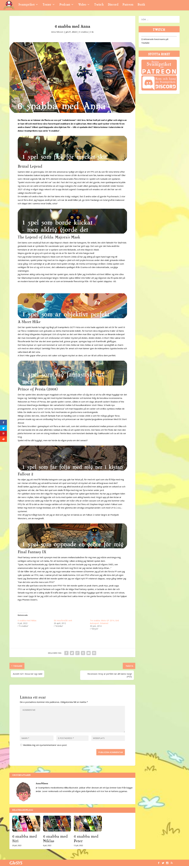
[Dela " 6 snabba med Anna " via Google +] (77, 653)
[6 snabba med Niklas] (57, 823)
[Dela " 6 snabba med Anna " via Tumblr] (83, 653)
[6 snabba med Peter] (88, 823)
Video (82, 4)
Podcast (64, 4)
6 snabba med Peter (86, 838)
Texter (47, 4)
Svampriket (26, 4)
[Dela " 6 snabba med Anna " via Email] (88, 653)
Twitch (99, 4)
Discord (113, 4)
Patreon (127, 4)
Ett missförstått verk (63, 620)
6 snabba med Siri (24, 838)
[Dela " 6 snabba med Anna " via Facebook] (66, 653)
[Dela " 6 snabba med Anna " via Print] (94, 653)
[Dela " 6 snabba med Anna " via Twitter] (72, 653)
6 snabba (83, 31)
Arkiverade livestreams (153, 39)
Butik (141, 4)
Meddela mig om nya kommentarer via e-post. (45, 745)
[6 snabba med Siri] (26, 823)
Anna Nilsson (57, 31)
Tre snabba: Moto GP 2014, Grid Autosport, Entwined (104, 622)
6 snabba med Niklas (27, 620)
